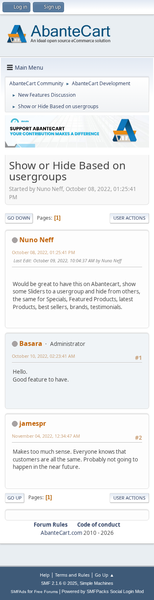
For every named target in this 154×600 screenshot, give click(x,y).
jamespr (32, 423)
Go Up (14, 498)
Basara (30, 343)
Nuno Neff (36, 239)
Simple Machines (96, 583)
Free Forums (46, 591)
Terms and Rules (72, 575)
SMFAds (18, 591)
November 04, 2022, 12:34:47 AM (46, 436)
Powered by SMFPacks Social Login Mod (103, 591)
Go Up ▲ (104, 575)
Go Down (18, 218)
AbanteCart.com (61, 532)
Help (45, 575)
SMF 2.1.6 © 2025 (59, 583)
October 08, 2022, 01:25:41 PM (43, 252)
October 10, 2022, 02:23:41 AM (43, 356)
